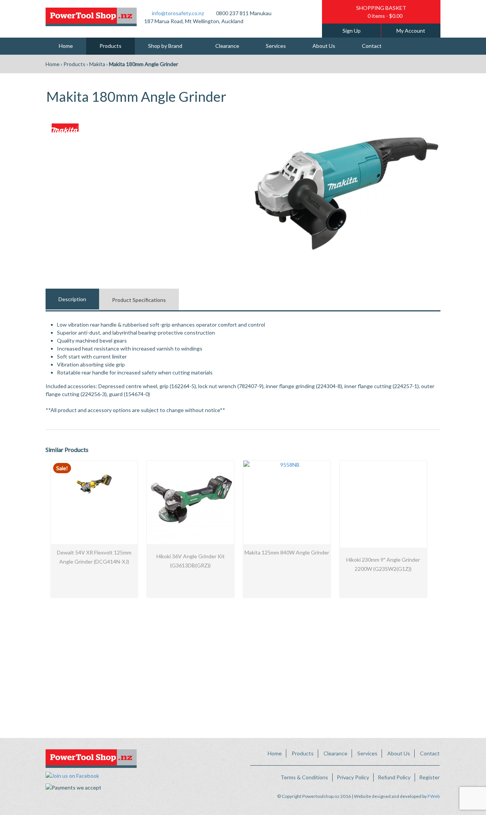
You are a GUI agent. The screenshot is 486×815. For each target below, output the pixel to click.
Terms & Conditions (304, 777)
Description (72, 299)
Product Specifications (139, 300)
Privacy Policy (353, 777)
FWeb (434, 796)
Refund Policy (394, 777)
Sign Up (351, 30)
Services (276, 46)
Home (66, 46)
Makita (97, 64)
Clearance (227, 46)
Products (110, 46)
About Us (323, 46)
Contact (372, 46)
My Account (410, 30)
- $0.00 (385, 16)
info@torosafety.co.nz (178, 13)
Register (429, 777)
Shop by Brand (165, 46)
